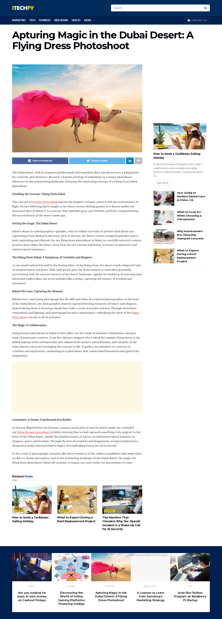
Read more (162, 183)
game (32, 586)
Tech (32, 20)
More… (88, 20)
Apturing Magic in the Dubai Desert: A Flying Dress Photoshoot (111, 596)
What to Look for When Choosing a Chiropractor (189, 215)
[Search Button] (206, 8)
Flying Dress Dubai (45, 202)
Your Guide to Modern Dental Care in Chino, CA (191, 196)
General (19, 511)
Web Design (61, 20)
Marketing (18, 20)
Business (44, 20)
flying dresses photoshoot (33, 432)
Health (76, 20)
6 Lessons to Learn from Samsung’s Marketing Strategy (151, 596)
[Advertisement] (77, 387)
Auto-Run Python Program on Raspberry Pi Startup (190, 596)
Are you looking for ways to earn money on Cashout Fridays (32, 596)
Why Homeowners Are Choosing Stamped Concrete (190, 235)
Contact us (199, 20)
